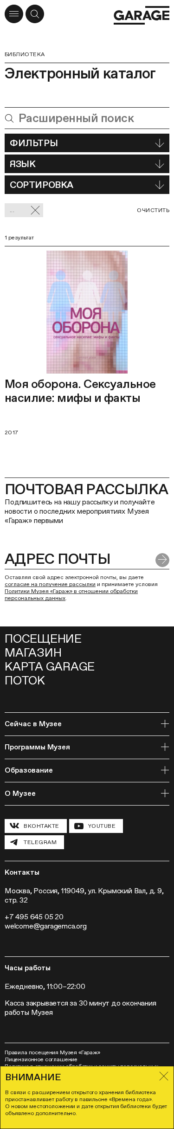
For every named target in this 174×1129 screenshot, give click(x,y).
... (12, 210)
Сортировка (41, 184)
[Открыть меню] (14, 14)
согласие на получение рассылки (50, 584)
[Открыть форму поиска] (35, 14)
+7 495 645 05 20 (34, 916)
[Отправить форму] (162, 560)
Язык (22, 163)
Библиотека (25, 54)
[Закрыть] (164, 1076)
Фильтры (34, 142)
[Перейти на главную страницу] (141, 15)
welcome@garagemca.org (46, 926)
